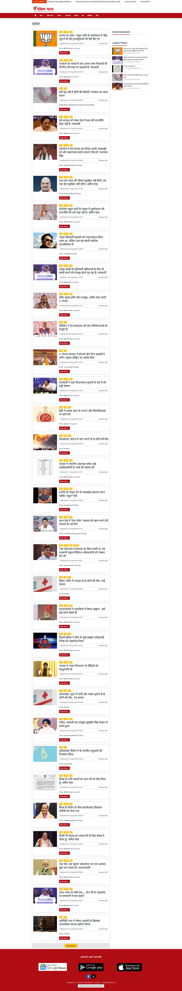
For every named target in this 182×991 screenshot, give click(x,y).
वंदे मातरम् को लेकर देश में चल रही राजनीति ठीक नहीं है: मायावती (81, 122)
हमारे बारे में (84, 957)
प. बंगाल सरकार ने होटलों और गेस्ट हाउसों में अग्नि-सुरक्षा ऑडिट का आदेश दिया (82, 356)
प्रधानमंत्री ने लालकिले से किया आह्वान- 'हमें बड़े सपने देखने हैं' (82, 610)
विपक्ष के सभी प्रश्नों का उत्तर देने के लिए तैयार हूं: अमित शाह (82, 780)
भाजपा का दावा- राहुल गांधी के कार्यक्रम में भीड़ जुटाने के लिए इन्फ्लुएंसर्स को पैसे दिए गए (83, 37)
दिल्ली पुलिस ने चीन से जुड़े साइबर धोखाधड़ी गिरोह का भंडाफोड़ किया (81, 639)
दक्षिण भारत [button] (50, 15)
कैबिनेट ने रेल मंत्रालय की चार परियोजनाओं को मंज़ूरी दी (83, 327)
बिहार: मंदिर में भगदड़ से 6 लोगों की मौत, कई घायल (82, 582)
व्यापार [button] (59, 15)
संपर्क (91, 957)
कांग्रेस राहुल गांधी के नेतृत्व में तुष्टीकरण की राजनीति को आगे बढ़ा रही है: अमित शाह (81, 210)
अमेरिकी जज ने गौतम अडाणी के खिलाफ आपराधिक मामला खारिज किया (79, 922)
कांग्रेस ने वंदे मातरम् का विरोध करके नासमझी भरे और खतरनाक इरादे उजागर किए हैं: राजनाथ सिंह (83, 152)
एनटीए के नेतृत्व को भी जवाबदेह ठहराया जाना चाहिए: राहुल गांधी (82, 494)
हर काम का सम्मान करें (105, 2)
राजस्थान (76, 545)
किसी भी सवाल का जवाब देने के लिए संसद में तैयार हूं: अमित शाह (81, 837)
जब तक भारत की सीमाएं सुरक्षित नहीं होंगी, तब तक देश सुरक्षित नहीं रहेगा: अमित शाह (82, 182)
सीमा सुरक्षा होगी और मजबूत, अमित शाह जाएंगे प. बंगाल (82, 299)
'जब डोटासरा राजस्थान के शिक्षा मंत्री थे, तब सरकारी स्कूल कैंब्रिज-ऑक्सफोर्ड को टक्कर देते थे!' (82, 552)
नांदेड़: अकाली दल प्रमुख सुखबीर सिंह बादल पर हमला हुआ (83, 724)
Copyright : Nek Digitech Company (88, 982)
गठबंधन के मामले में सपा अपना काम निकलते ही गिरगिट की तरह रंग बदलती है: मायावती (73, 2)
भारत (61, 32)
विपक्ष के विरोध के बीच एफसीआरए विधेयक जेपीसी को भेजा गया (80, 809)
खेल (83, 15)
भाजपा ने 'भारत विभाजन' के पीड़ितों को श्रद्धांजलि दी (78, 667)
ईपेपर (97, 15)
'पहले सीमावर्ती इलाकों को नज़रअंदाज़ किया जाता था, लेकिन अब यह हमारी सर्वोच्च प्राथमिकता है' (81, 240)
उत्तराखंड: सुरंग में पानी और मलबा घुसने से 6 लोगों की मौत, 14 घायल (82, 695)
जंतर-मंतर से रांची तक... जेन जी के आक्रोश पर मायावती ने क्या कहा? (82, 894)
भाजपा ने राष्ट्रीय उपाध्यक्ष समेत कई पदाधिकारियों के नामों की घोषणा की (77, 465)
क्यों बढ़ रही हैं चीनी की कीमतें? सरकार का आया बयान (129, 2)
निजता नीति (97, 957)
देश (71, 32)
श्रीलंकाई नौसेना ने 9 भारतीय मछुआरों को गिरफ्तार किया (80, 752)
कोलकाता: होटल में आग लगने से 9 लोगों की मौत (83, 439)
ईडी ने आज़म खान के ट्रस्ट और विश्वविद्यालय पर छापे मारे (82, 412)
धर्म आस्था (68, 15)
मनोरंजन (76, 15)
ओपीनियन (89, 15)
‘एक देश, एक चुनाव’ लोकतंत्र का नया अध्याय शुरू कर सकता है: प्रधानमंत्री (82, 865)
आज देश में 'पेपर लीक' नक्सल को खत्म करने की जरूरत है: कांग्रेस (83, 522)
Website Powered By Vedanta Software (91, 986)
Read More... (64, 53)
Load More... (71, 946)
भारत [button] (41, 15)
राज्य (69, 407)
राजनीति (66, 32)
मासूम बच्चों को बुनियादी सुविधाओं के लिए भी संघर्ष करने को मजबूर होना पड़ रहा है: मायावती (82, 271)
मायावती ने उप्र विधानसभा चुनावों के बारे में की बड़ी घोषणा (82, 384)
